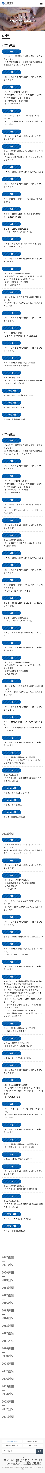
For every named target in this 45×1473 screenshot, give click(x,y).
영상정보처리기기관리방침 (33, 1441)
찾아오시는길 (33, 1445)
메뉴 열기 (41, 3)
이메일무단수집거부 (12, 1445)
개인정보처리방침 (12, 1441)
